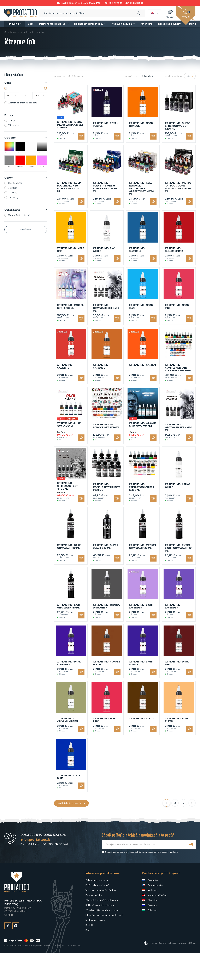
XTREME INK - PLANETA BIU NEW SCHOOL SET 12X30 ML (105, 187)
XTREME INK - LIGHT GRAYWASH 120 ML (69, 606)
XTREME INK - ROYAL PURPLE (105, 125)
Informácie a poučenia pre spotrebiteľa (104, 915)
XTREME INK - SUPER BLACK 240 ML (105, 546)
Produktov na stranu (173, 76)
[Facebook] (7, 925)
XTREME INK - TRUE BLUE (69, 777)
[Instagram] (15, 925)
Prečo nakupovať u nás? (97, 885)
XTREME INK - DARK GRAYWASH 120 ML (69, 546)
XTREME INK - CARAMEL (101, 366)
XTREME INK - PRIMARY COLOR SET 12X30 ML (141, 487)
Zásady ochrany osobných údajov (161, 852)
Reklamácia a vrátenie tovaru (100, 905)
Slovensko (153, 880)
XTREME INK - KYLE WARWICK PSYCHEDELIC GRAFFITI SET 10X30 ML (141, 188)
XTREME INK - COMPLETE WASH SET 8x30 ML (106, 487)
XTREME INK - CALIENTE (65, 366)
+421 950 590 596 (133, 3)
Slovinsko (152, 905)
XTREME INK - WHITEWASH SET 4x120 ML (67, 486)
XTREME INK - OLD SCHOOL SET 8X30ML (106, 426)
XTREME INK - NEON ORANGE (141, 125)
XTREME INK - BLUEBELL (137, 250)
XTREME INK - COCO (141, 718)
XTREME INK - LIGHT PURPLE (141, 663)
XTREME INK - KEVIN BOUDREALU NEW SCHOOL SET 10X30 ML (69, 187)
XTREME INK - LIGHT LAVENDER (141, 606)
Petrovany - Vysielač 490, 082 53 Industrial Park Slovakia (23, 907)
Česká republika (155, 885)
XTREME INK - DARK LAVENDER (69, 663)
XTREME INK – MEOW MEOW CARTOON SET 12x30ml (70, 124)
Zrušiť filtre (25, 229)
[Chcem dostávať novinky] (191, 844)
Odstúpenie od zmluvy (97, 880)
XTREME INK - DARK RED (177, 663)
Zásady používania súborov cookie (103, 910)
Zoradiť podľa (131, 76)
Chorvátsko (153, 900)
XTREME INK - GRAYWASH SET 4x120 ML (178, 427)
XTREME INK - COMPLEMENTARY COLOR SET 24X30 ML (178, 367)
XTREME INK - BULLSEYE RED (174, 250)
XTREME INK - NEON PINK (177, 306)
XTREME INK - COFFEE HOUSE (106, 663)
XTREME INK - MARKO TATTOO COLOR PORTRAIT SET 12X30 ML (178, 187)
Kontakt (89, 925)
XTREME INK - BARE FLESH (177, 720)
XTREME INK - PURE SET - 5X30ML (69, 425)
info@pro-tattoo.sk (35, 840)
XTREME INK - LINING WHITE (177, 486)
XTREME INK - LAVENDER (173, 606)
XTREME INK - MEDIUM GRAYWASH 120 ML (142, 546)
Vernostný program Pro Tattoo (101, 890)
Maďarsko (152, 890)
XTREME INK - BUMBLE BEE (70, 250)
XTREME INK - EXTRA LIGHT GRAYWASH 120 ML (178, 548)
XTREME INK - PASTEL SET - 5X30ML (70, 306)
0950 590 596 (55, 835)
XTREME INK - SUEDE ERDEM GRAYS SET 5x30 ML (177, 126)
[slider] (5, 88)
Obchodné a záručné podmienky (102, 900)
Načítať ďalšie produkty (69, 803)
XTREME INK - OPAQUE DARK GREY (106, 606)
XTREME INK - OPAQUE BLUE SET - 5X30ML (142, 425)
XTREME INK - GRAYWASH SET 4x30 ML (106, 308)
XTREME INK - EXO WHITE (104, 250)
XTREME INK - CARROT (142, 364)
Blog (88, 930)
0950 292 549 (31, 835)
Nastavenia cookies (95, 920)
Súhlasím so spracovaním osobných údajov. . (141, 852)
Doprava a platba (94, 895)
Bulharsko (152, 910)
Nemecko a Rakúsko (157, 895)
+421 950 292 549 (113, 3)
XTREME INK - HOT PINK (104, 720)
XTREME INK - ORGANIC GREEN (67, 720)
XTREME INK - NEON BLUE (141, 306)
